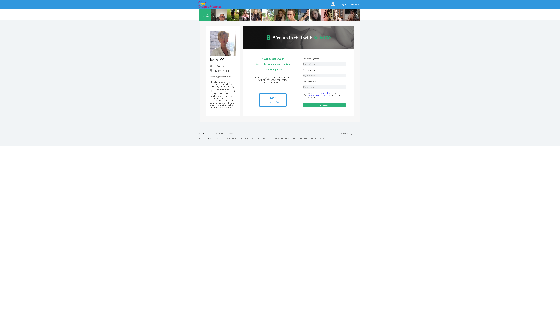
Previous (213, 15)
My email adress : (311, 59)
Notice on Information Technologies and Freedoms (270, 138)
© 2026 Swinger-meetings (351, 134)
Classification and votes (318, 138)
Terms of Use (325, 92)
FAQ (209, 138)
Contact (202, 138)
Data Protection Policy (318, 95)
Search (293, 138)
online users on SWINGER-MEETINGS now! (218, 134)
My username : (310, 70)
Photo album (303, 138)
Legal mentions (230, 138)
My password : (310, 81)
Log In (343, 4)
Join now (354, 4)
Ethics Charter (244, 138)
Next (357, 15)
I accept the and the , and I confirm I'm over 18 (325, 95)
